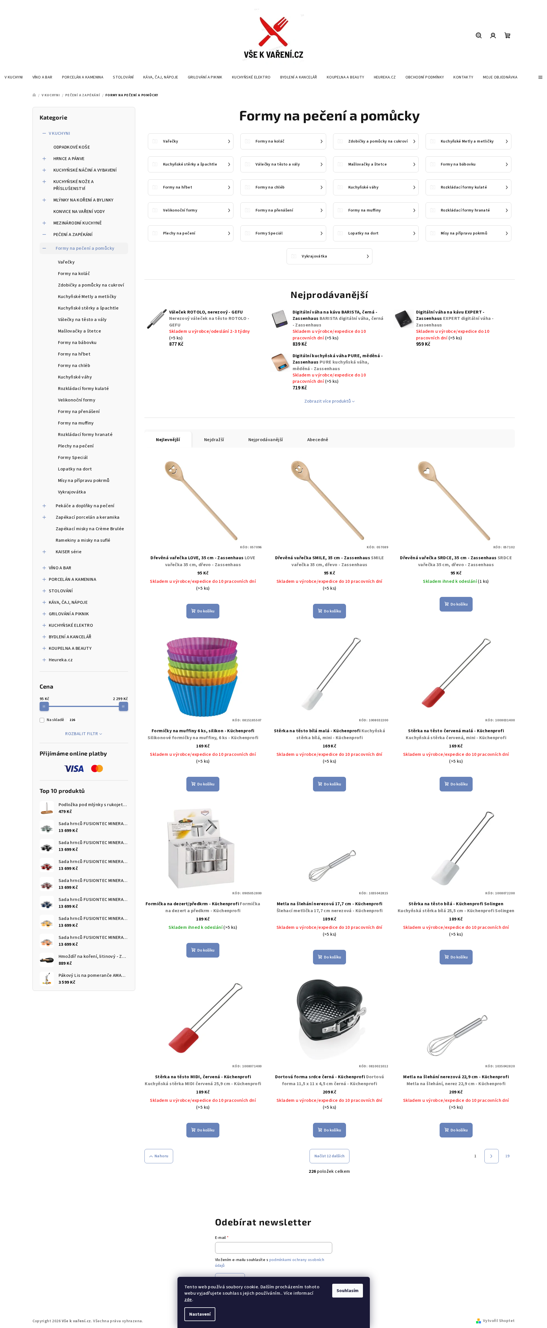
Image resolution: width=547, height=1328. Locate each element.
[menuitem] (14, 77)
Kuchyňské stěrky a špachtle (88, 308)
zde (188, 1299)
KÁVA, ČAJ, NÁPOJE (68, 602)
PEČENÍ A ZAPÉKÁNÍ (73, 234)
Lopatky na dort (75, 469)
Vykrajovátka (72, 492)
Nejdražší (214, 440)
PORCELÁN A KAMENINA (72, 579)
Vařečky (66, 262)
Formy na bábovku (77, 342)
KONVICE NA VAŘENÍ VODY (79, 211)
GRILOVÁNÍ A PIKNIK (69, 614)
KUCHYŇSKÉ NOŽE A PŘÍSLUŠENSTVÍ (73, 185)
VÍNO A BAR (60, 568)
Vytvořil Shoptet (499, 1321)
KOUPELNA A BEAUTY (70, 648)
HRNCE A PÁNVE (69, 158)
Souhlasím (348, 1290)
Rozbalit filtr (81, 734)
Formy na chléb (74, 365)
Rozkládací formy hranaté (85, 434)
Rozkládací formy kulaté (83, 388)
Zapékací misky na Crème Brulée (90, 529)
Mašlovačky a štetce (79, 331)
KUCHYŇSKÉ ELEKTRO (71, 625)
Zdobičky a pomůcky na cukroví (91, 285)
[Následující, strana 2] (491, 1156)
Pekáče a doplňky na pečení (85, 506)
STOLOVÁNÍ (61, 591)
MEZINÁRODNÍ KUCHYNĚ (77, 223)
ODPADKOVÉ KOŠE (71, 147)
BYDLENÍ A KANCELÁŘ (70, 637)
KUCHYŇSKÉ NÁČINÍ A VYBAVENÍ (85, 170)
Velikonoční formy (77, 400)
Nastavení (199, 1314)
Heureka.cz (61, 660)
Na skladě (61, 720)
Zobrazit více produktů (327, 401)
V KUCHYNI (59, 133)
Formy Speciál (73, 457)
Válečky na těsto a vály (82, 319)
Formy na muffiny (76, 423)
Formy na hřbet (74, 354)
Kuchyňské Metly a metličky (87, 296)
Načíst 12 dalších (329, 1156)
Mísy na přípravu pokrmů (84, 480)
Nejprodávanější (265, 440)
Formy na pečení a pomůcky (85, 248)
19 (507, 1156)
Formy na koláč (74, 273)
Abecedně (317, 440)
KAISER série (69, 552)
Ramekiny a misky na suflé (83, 540)
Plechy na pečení (76, 446)
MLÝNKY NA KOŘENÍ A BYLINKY (83, 200)
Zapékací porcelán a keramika (88, 517)
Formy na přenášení (79, 411)
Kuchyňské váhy (75, 377)
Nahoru (161, 1156)
